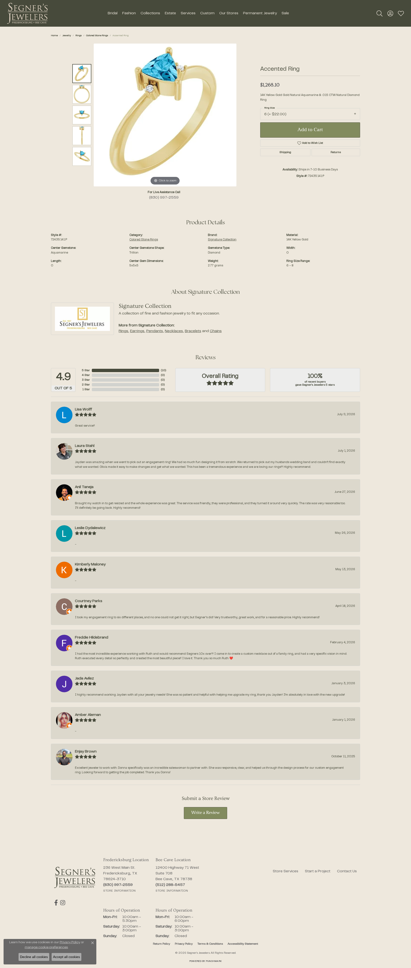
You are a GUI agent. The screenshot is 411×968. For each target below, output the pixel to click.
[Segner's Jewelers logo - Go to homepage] (27, 13)
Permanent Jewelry (260, 13)
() (163, 370)
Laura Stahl (84, 446)
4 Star (86, 375)
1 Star (86, 389)
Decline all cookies (34, 957)
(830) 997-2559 (164, 197)
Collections (150, 13)
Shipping (285, 152)
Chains (216, 331)
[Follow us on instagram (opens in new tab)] (62, 903)
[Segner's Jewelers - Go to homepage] (74, 877)
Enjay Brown (86, 751)
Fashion (129, 13)
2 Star (86, 385)
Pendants (154, 331)
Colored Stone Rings (97, 36)
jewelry (66, 36)
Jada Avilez (84, 678)
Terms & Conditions (210, 944)
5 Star (86, 370)
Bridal (112, 13)
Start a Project (317, 871)
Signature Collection (222, 239)
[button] (379, 13)
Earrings (137, 331)
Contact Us (347, 871)
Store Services (285, 871)
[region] (165, 115)
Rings (78, 36)
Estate (170, 13)
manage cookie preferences (46, 947)
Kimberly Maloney (90, 564)
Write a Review (205, 813)
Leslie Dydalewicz (90, 528)
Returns (336, 152)
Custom (207, 13)
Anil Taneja (84, 487)
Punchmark (214, 961)
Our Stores (228, 13)
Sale (285, 13)
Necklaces (174, 331)
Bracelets (193, 331)
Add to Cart (310, 130)
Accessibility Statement (243, 944)
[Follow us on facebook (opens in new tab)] (56, 903)
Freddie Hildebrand (91, 637)
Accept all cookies (66, 957)
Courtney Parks (88, 601)
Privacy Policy (184, 944)
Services (188, 13)
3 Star (86, 380)
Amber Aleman (88, 715)
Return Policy (161, 944)
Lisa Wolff (83, 409)
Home (54, 36)
